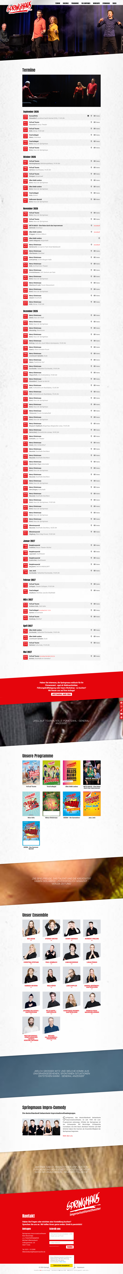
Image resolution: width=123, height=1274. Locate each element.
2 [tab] (6, 57)
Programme (75, 3)
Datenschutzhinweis (54, 1246)
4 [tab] (10, 57)
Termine (57, 3)
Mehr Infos (62, 1262)
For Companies (85, 3)
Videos (114, 3)
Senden (70, 1247)
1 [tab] (4, 57)
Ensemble (66, 3)
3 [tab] (8, 57)
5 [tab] (12, 57)
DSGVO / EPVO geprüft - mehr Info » (79, 1270)
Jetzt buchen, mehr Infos (61, 694)
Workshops (96, 3)
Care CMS (63, 1270)
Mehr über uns (68, 1136)
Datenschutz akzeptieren (61, 1265)
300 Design (47, 1270)
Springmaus (106, 3)
